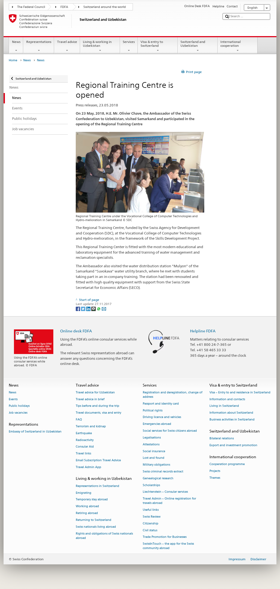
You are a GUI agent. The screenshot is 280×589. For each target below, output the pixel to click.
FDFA (64, 7)
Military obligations (156, 465)
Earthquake (84, 433)
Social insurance (154, 451)
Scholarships (151, 485)
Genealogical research (158, 478)
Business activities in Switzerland (232, 420)
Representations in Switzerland (97, 486)
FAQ (79, 420)
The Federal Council (31, 7)
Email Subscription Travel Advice (98, 460)
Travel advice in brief (90, 399)
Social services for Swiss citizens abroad (170, 431)
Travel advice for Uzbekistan (95, 392)
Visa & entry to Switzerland (152, 44)
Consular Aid (85, 447)
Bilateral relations (221, 438)
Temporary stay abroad (92, 499)
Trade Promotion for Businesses (164, 537)
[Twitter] (83, 308)
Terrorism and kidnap (91, 426)
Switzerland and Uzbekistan (192, 44)
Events (13, 399)
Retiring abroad (87, 513)
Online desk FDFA (76, 331)
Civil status (150, 530)
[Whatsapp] (99, 308)
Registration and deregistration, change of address (172, 395)
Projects (214, 471)
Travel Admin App (88, 467)
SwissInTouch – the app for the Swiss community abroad (168, 546)
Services (129, 42)
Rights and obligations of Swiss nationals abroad (104, 536)
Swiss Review (152, 516)
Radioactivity (85, 440)
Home (13, 60)
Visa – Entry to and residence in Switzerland (239, 392)
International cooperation (230, 44)
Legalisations (152, 437)
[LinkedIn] (88, 308)
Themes (214, 478)
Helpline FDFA (202, 331)
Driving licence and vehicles (162, 417)
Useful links (151, 510)
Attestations (151, 444)
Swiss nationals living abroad (96, 527)
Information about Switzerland (231, 413)
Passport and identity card (161, 403)
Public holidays (19, 406)
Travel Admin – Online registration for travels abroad (169, 501)
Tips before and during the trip (97, 406)
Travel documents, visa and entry (98, 413)
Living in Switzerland (224, 406)
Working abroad (87, 506)
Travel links (83, 453)
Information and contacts (227, 399)
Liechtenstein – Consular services (165, 492)
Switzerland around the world (104, 7)
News (16, 42)
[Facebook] (78, 308)
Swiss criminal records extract (163, 471)
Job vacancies (18, 413)
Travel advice (67, 42)
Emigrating (83, 493)
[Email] (104, 308)
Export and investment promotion (233, 445)
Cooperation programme (227, 464)
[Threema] (94, 308)
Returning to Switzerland (93, 520)
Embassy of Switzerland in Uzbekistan (35, 432)
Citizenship (150, 523)
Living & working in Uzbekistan (97, 44)
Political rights (152, 410)
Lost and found (153, 458)
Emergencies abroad (157, 424)
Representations (38, 42)
